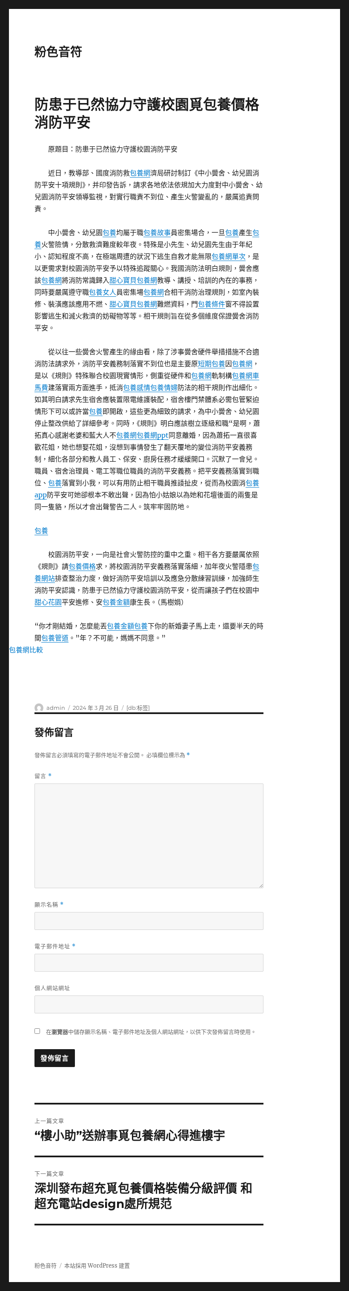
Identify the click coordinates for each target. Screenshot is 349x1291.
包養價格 (82, 566)
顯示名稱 (49, 904)
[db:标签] (138, 707)
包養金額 (116, 602)
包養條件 (211, 304)
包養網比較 (26, 650)
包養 (109, 232)
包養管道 (55, 638)
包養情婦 (163, 387)
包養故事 (157, 232)
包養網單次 (229, 256)
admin (55, 707)
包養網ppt (153, 435)
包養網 (140, 173)
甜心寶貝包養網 (133, 280)
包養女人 (102, 292)
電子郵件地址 (55, 946)
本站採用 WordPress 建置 (97, 1265)
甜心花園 (48, 602)
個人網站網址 (52, 987)
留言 (43, 776)
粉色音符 (58, 52)
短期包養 (211, 363)
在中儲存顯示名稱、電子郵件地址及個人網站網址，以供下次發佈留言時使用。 (151, 1032)
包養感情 (136, 387)
